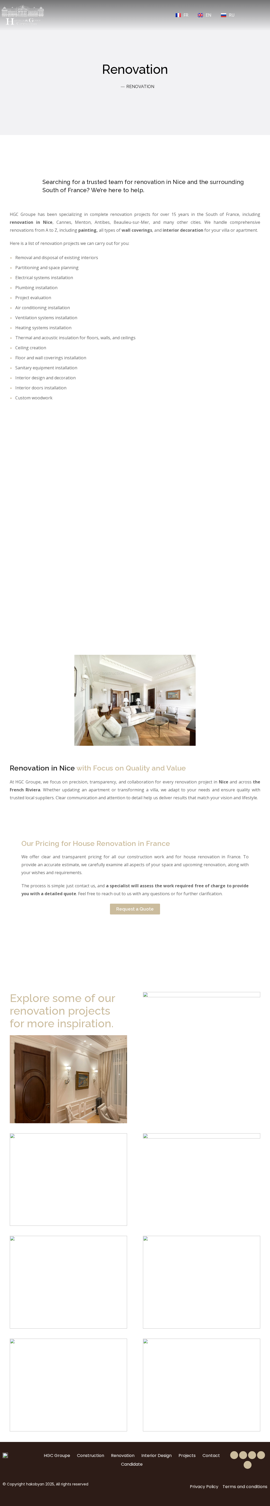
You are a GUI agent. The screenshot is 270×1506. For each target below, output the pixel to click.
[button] (108, 15)
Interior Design (156, 1455)
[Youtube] (248, 1465)
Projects (187, 1455)
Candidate (132, 1464)
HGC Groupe (57, 1455)
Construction (90, 1455)
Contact (211, 1455)
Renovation (122, 1455)
